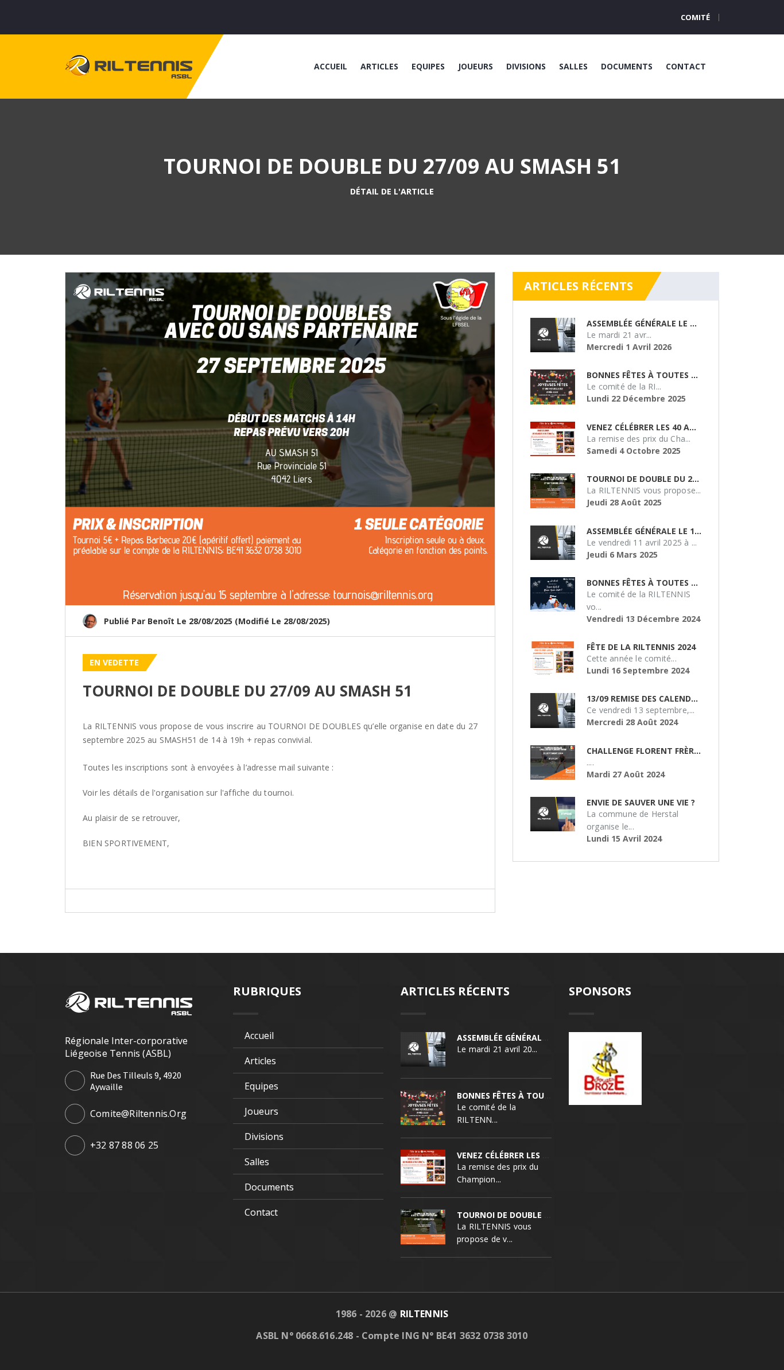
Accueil (330, 66)
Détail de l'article (392, 191)
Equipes (428, 66)
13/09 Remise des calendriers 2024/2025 (671, 698)
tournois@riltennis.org (378, 767)
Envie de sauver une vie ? (641, 802)
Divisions (526, 66)
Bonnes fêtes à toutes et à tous (660, 582)
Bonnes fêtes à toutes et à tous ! (663, 374)
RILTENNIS (424, 1313)
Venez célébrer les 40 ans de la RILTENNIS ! (680, 427)
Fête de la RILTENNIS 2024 (641, 646)
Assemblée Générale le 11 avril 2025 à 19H (678, 531)
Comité (695, 17)
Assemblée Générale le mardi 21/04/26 (670, 323)
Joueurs (475, 66)
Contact (686, 66)
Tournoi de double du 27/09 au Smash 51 (247, 690)
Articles (379, 66)
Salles (573, 66)
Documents (627, 66)
